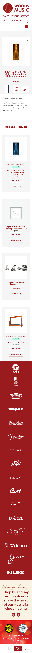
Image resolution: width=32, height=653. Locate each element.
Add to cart (16, 89)
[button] (27, 40)
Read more (16, 288)
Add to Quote (25, 89)
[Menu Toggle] (26, 26)
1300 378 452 (18, 636)
